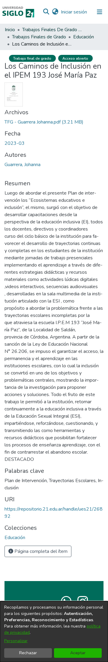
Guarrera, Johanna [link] (22, 164)
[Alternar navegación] (99, 12)
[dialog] (54, 631)
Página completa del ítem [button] (40, 551)
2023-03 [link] (14, 143)
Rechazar (28, 653)
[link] (43, 122)
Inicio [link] (10, 29)
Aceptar (78, 653)
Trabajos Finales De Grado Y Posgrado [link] (52, 29)
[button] (46, 12)
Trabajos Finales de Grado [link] (39, 37)
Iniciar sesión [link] (74, 12)
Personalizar (16, 641)
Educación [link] (83, 37)
